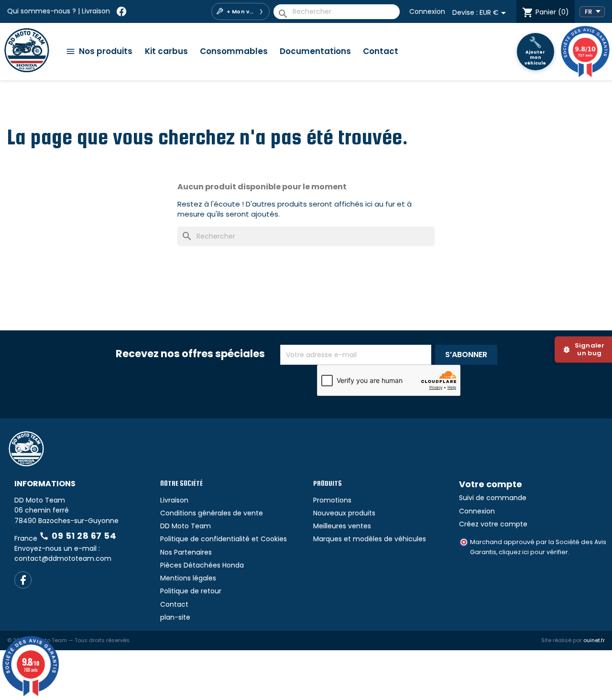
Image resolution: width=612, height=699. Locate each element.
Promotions (332, 500)
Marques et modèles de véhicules (369, 539)
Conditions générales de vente (211, 513)
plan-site (175, 617)
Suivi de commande (492, 497)
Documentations (315, 51)
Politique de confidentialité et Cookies (223, 539)
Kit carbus (166, 51)
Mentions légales (188, 578)
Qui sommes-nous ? (41, 11)
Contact (380, 51)
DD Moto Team (185, 526)
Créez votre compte (493, 524)
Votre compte (490, 484)
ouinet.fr (594, 640)
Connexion (427, 11)
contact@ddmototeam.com (62, 558)
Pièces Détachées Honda (202, 565)
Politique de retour (190, 591)
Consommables (234, 51)
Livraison (96, 11)
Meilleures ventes (342, 526)
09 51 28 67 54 (77, 536)
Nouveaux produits (344, 513)
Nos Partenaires (186, 552)
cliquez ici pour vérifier (533, 552)
